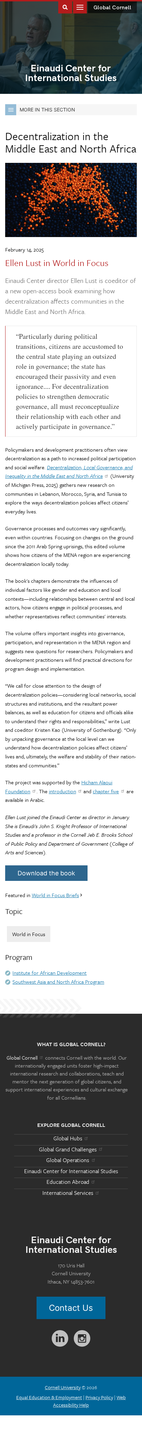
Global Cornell (112, 7)
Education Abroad (68, 1182)
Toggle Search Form (65, 6)
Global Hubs (67, 1138)
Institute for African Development (49, 972)
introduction (62, 791)
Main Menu (80, 6)
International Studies (70, 74)
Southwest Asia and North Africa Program (58, 981)
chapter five (106, 791)
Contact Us (71, 1308)
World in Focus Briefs (55, 895)
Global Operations (67, 1160)
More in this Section (47, 109)
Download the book (46, 873)
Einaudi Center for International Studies (71, 1171)
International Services (67, 1193)
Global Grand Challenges (68, 1149)
